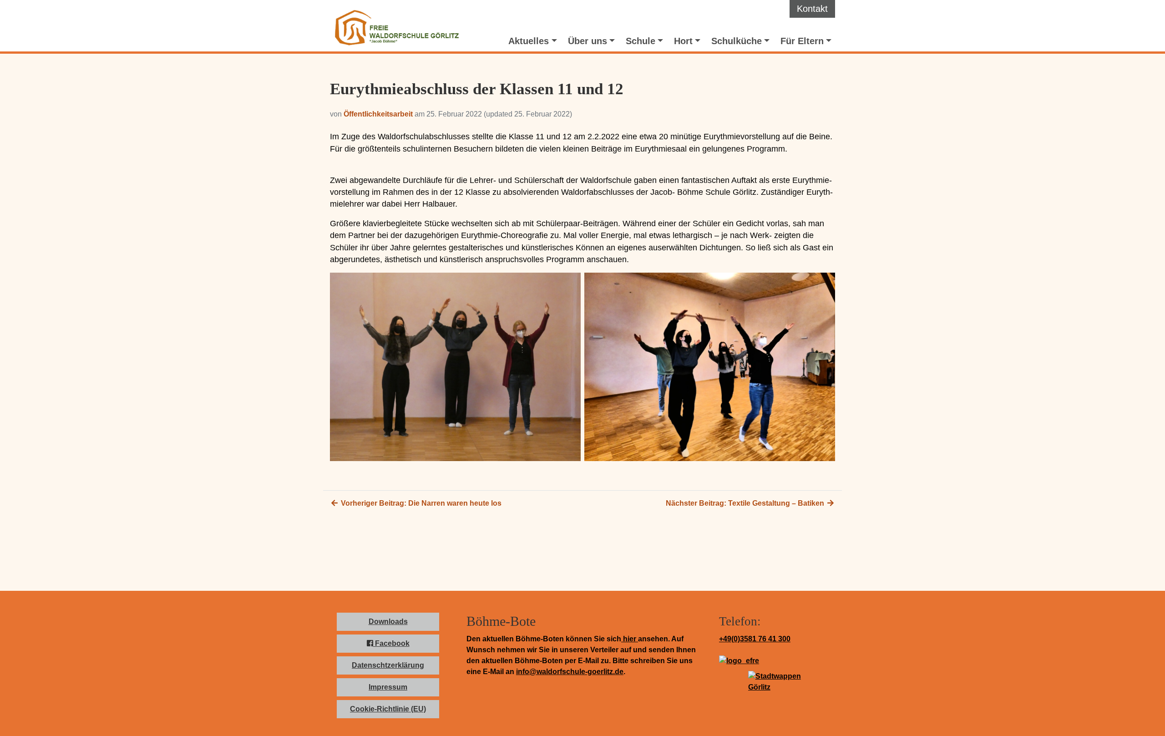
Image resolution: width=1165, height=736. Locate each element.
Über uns (587, 41)
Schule (640, 41)
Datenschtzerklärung (388, 665)
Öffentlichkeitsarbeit (378, 114)
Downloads (388, 621)
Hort (683, 41)
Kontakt (812, 9)
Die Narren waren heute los (420, 503)
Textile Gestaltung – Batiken (746, 503)
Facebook (391, 643)
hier (629, 639)
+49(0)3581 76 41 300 (754, 639)
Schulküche (736, 41)
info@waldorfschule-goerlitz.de (569, 671)
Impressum (388, 687)
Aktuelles (528, 41)
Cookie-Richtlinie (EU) (388, 709)
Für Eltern (802, 41)
